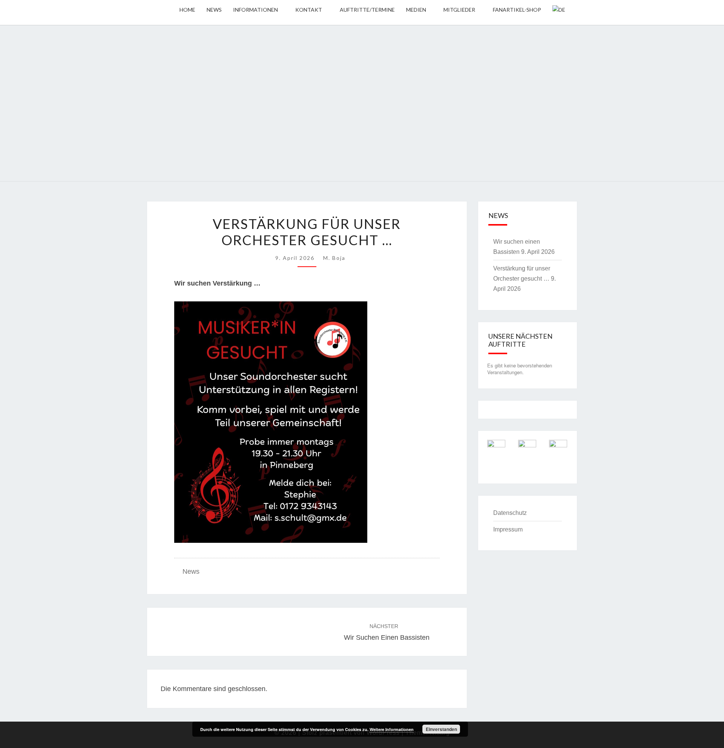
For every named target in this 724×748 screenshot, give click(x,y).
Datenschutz (510, 513)
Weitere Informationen (392, 729)
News (214, 9)
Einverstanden (441, 729)
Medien (416, 9)
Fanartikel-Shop (517, 9)
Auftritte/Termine (367, 9)
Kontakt (308, 9)
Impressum (508, 529)
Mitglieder (459, 9)
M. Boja (334, 258)
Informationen (255, 9)
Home (187, 9)
